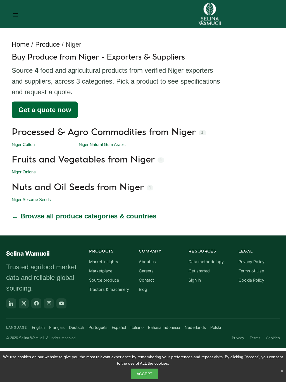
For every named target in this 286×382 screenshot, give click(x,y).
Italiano (137, 327)
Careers (146, 270)
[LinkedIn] (11, 303)
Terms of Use (251, 270)
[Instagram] (49, 303)
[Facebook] (36, 303)
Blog (143, 289)
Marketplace (100, 270)
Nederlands (195, 327)
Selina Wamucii (28, 253)
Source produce (104, 280)
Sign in (195, 280)
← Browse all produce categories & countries (84, 216)
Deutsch (76, 327)
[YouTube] (61, 303)
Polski (215, 327)
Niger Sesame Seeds (31, 199)
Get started (199, 270)
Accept (145, 374)
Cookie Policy (251, 280)
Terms (255, 338)
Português (98, 327)
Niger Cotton (23, 144)
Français (57, 327)
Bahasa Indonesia (164, 327)
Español (119, 327)
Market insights (103, 261)
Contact (146, 280)
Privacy (238, 338)
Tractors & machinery (109, 289)
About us (147, 261)
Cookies (273, 338)
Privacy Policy (251, 261)
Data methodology (206, 261)
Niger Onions (24, 172)
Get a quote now (44, 110)
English (38, 327)
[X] (24, 303)
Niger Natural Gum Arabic (102, 144)
